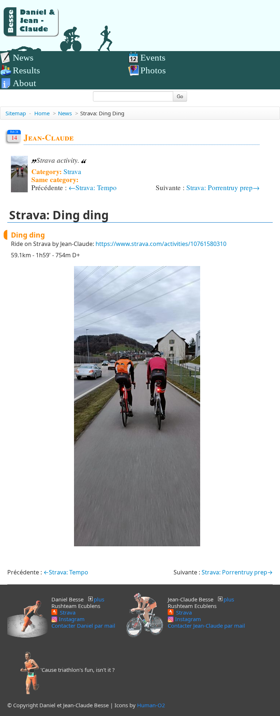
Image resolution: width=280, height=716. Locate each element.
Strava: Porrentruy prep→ (223, 187)
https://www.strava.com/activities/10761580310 (161, 244)
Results (26, 70)
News (23, 57)
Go (180, 96)
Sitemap (15, 113)
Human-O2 (151, 705)
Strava (72, 171)
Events (153, 57)
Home (42, 113)
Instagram (71, 619)
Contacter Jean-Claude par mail (206, 625)
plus (99, 599)
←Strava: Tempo (93, 187)
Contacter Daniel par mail (83, 625)
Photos (153, 70)
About (24, 83)
